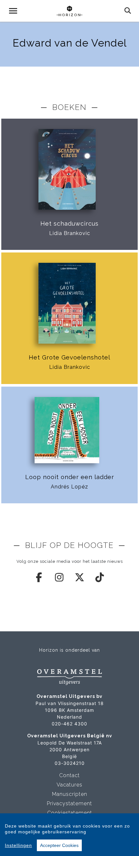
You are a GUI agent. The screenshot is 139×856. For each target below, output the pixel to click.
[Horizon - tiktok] (100, 577)
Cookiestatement (69, 813)
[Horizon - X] (80, 577)
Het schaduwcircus (69, 223)
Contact (69, 775)
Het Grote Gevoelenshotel (69, 357)
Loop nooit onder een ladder (69, 477)
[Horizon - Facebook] (39, 577)
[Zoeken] (128, 10)
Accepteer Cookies (59, 845)
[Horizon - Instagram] (59, 577)
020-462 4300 (69, 723)
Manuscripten (69, 794)
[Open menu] (13, 10)
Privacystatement (69, 803)
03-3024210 (70, 763)
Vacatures (69, 785)
